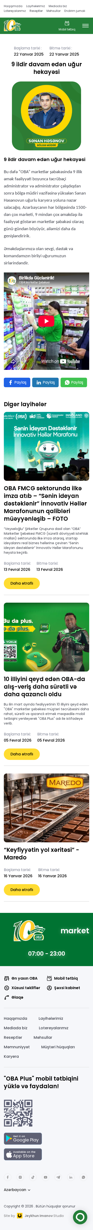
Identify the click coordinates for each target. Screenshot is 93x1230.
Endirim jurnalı (74, 11)
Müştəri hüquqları (58, 1047)
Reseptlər (36, 11)
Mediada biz (58, 6)
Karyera (11, 1056)
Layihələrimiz (35, 6)
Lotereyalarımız (15, 11)
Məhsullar (53, 11)
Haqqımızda (13, 6)
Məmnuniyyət (17, 1047)
